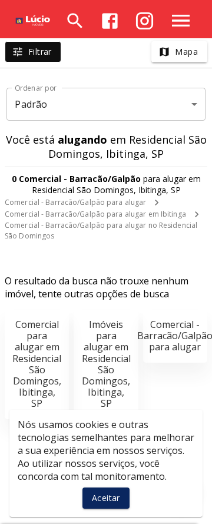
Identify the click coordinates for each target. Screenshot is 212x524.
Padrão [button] (31, 104)
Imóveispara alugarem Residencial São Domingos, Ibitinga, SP (106, 364)
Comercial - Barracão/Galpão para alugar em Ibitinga (95, 214)
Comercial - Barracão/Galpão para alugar (75, 202)
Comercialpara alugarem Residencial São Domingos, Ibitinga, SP (36, 364)
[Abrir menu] (181, 20)
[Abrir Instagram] (144, 21)
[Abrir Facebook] (110, 21)
